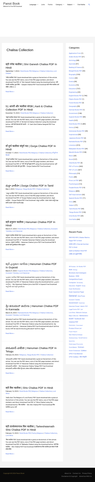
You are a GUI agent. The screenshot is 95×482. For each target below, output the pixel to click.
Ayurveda (72, 64)
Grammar (82, 303)
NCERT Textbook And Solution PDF (76, 320)
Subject (69, 4)
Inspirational (73, 134)
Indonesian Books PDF (77, 131)
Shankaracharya (73, 338)
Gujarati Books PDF (24, 271)
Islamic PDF (84, 306)
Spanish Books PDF (75, 198)
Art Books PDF (81, 266)
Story (71, 202)
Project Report (73, 331)
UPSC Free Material (75, 354)
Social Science (82, 338)
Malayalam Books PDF (76, 149)
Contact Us (77, 473)
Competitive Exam (76, 279)
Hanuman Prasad (74, 306)
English (78, 286)
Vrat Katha (81, 4)
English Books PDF (75, 96)
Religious (35, 71)
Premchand (79, 325)
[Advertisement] (47, 23)
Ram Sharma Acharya (75, 335)
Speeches (72, 341)
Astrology (72, 60)
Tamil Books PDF (75, 209)
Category (59, 4)
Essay (83, 286)
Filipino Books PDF (75, 99)
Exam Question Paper (76, 292)
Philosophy (73, 173)
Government (73, 113)
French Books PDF (75, 103)
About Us (68, 473)
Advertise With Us (85, 476)
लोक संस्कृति (83, 357)
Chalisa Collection (46, 71)
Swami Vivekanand (74, 350)
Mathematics (83, 316)
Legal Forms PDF (74, 309)
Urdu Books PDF (74, 216)
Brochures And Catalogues (77, 273)
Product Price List (75, 328)
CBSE (77, 276)
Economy (72, 85)
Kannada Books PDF (25, 313)
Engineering (73, 92)
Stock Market (73, 347)
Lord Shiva (9, 435)
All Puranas (72, 266)
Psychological (74, 184)
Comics (71, 78)
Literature (72, 145)
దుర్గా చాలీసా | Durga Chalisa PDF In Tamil (29, 185)
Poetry (34, 433)
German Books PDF (75, 110)
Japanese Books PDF (76, 138)
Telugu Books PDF (29, 189)
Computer (72, 282)
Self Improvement (75, 194)
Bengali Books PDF (75, 71)
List (82, 309)
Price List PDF (74, 180)
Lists (43, 4)
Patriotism (72, 325)
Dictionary (80, 282)
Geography (73, 106)
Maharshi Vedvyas (81, 312)
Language (32, 4)
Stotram (81, 347)
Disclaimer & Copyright (70, 476)
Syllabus (83, 350)
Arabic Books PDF (75, 57)
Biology (75, 269)
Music (71, 156)
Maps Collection (73, 315)
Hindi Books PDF (26, 71)
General (73, 296)
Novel (71, 159)
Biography (72, 74)
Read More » (10, 92)
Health (71, 120)
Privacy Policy (87, 473)
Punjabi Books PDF (75, 187)
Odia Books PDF (74, 163)
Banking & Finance (75, 67)
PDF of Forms (74, 166)
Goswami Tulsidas (12, 273)
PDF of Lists (73, 170)
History (71, 127)
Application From (75, 53)
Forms (50, 4)
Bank (70, 270)
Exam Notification (74, 289)
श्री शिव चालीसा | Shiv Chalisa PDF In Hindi (29, 387)
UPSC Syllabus (74, 357)
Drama (71, 81)
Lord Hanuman (17, 231)
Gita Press (81, 296)
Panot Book (11, 3)
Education (72, 89)
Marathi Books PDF (75, 152)
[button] (89, 5)
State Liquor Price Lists (76, 344)
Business (72, 276)
